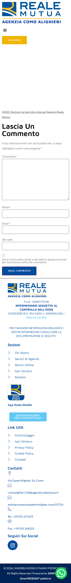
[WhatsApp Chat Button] (61, 573)
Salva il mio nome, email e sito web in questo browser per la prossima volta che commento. (34, 261)
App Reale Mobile (20, 404)
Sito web (7, 239)
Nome (6, 207)
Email (6, 223)
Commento (10, 156)
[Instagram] (13, 545)
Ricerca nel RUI (36, 317)
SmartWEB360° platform (35, 578)
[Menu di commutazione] (5, 30)
